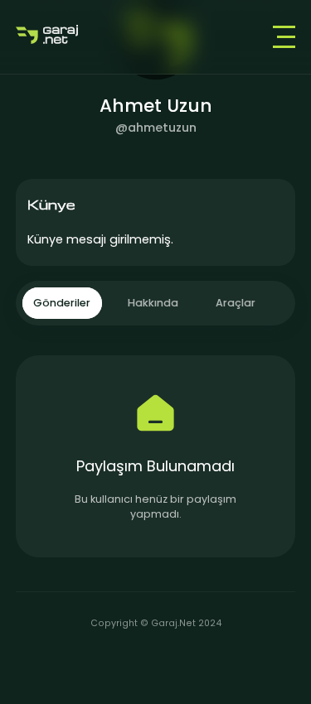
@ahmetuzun (156, 127)
